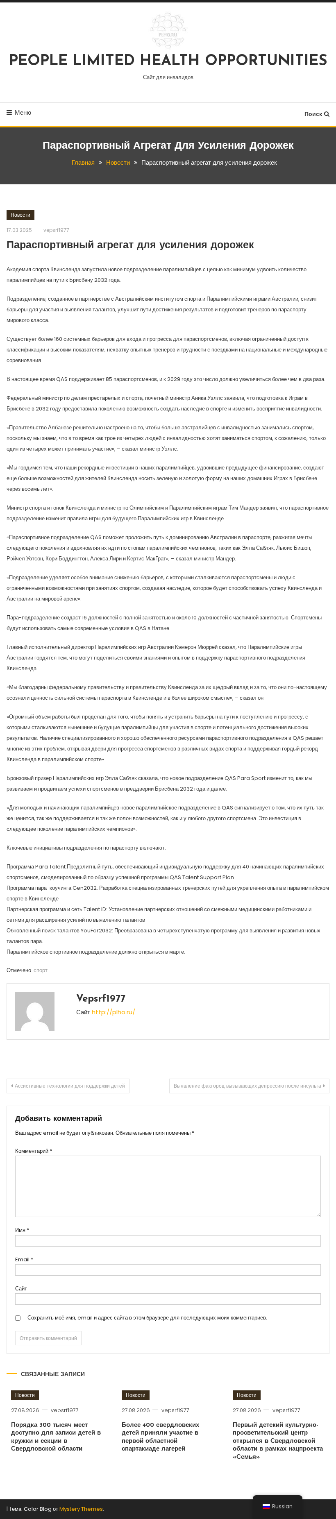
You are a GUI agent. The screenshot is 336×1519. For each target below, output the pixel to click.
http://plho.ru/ (113, 1012)
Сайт (21, 1288)
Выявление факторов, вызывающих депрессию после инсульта (247, 1085)
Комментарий (33, 1151)
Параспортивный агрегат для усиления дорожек (130, 245)
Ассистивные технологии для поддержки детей (70, 1085)
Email (24, 1259)
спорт (41, 970)
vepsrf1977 (56, 230)
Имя (22, 1230)
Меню (23, 112)
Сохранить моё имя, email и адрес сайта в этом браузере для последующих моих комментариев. (147, 1318)
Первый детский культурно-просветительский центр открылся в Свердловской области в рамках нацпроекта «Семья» (278, 1441)
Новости (20, 214)
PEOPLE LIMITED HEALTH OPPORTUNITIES (168, 61)
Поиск (313, 114)
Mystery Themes (81, 1509)
